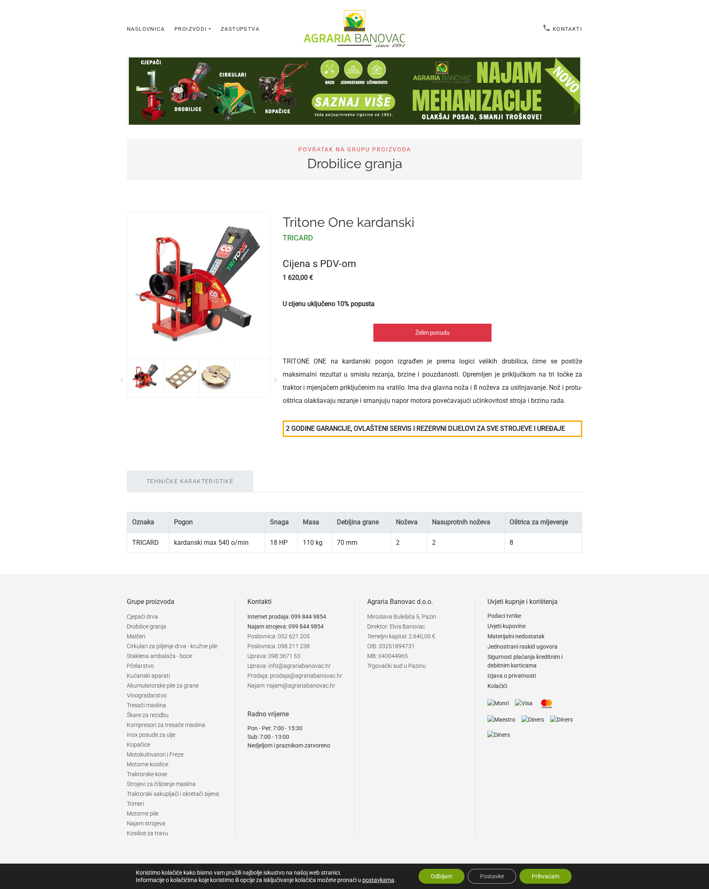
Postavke (492, 876)
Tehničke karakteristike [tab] (189, 481)
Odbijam (441, 876)
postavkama (378, 880)
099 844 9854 (308, 616)
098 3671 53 (284, 656)
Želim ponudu (432, 332)
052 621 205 (294, 636)
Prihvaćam (545, 876)
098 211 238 (294, 646)
